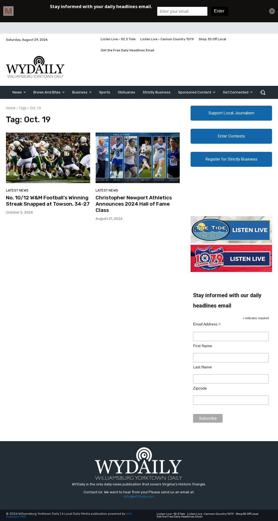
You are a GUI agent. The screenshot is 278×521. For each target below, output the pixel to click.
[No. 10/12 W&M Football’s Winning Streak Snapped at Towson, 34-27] (48, 158)
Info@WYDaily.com (139, 496)
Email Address (207, 324)
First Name (202, 346)
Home (10, 108)
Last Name (202, 367)
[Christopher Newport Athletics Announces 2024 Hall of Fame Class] (138, 158)
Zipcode (200, 388)
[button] (262, 92)
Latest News (17, 190)
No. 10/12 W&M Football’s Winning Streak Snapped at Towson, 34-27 (48, 200)
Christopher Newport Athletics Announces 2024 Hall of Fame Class (134, 203)
